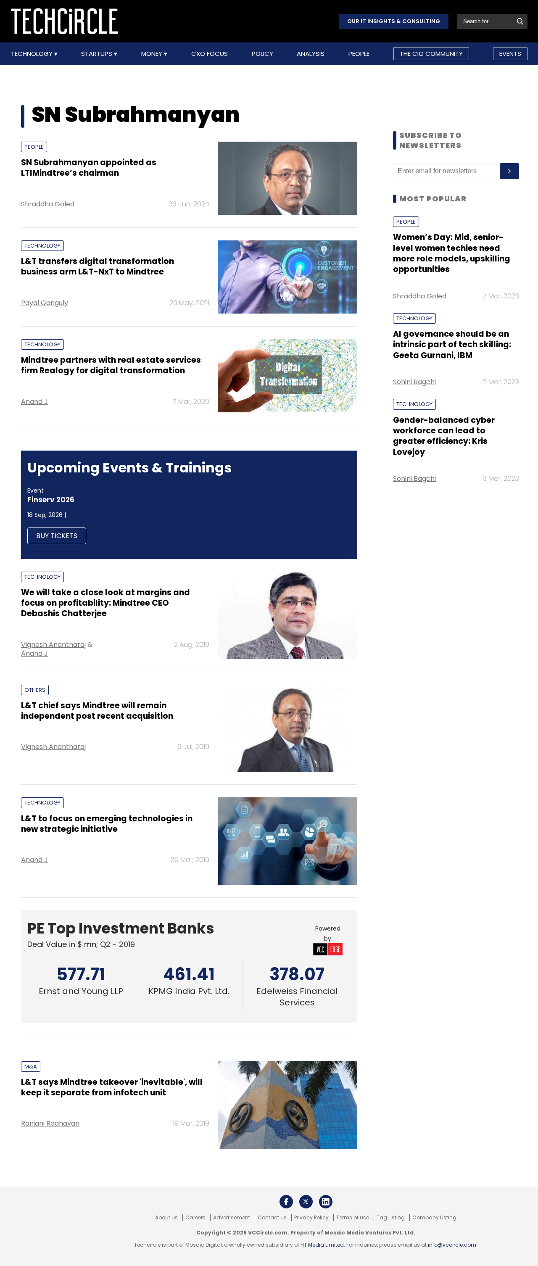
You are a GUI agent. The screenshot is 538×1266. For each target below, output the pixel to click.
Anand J (34, 401)
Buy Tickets (56, 536)
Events (510, 53)
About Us (166, 1217)
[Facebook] (286, 1201)
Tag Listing (391, 1217)
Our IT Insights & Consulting (393, 21)
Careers (195, 1217)
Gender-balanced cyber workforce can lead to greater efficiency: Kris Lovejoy (444, 436)
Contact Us (272, 1217)
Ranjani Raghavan (50, 1123)
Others (34, 690)
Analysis (310, 54)
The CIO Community (431, 53)
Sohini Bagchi (414, 382)
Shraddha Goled (47, 204)
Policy (262, 54)
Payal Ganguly (44, 303)
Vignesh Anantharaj (53, 644)
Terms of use (352, 1217)
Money (152, 54)
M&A (30, 1067)
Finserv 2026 (50, 500)
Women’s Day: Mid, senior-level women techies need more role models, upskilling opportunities (451, 253)
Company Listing (434, 1217)
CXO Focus (209, 54)
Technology (32, 54)
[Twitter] (306, 1201)
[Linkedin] (325, 1201)
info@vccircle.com (452, 1244)
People (358, 54)
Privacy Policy (311, 1217)
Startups (97, 54)
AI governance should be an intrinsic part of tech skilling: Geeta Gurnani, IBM (452, 344)
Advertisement (231, 1217)
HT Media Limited (322, 1244)
